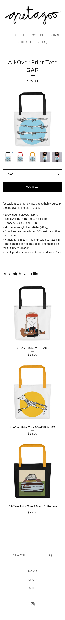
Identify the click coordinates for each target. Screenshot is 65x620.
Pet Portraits (51, 35)
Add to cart (32, 186)
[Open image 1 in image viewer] (32, 120)
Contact (24, 42)
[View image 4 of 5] (45, 157)
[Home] (32, 15)
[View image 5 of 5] (57, 157)
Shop (6, 35)
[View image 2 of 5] (20, 157)
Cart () (41, 42)
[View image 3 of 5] (32, 157)
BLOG (32, 35)
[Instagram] (32, 604)
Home (32, 571)
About (19, 35)
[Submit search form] (51, 555)
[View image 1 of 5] (8, 157)
